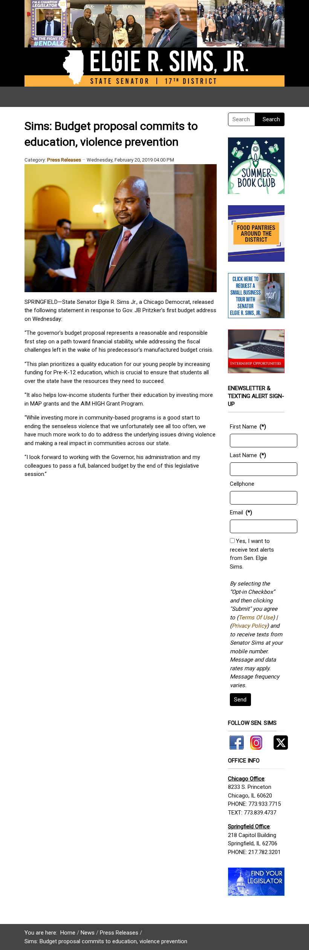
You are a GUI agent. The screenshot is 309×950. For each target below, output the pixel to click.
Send (240, 699)
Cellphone (242, 483)
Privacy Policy (249, 625)
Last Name (243, 455)
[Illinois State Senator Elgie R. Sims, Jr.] (154, 43)
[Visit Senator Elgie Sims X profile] (278, 741)
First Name (243, 426)
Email (236, 512)
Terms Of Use (256, 617)
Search (271, 119)
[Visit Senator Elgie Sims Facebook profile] (238, 741)
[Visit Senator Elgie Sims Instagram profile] (256, 741)
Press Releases (64, 160)
